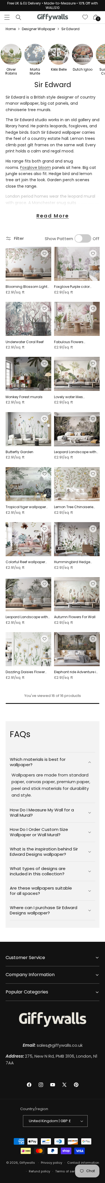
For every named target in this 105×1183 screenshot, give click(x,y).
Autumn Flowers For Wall (74, 617)
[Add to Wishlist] (44, 253)
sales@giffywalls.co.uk (53, 1045)
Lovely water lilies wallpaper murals (69, 397)
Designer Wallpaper (38, 29)
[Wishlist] (85, 17)
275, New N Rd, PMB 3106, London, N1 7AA (51, 1059)
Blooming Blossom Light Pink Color (26, 287)
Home (11, 29)
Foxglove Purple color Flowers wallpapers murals (72, 287)
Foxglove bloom (35, 167)
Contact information (83, 1162)
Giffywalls (27, 1162)
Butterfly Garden (19, 452)
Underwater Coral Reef (25, 342)
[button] (7, 17)
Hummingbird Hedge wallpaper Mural (72, 562)
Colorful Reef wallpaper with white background (25, 562)
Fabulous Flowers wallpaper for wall (69, 342)
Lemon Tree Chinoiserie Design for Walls (73, 507)
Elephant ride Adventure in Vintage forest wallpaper (76, 672)
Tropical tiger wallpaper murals (26, 507)
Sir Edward (70, 29)
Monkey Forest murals (24, 397)
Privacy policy (51, 1162)
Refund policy (39, 1171)
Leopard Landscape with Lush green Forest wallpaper (27, 617)
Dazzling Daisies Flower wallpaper (25, 672)
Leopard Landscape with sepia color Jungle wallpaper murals (75, 452)
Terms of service (68, 1171)
